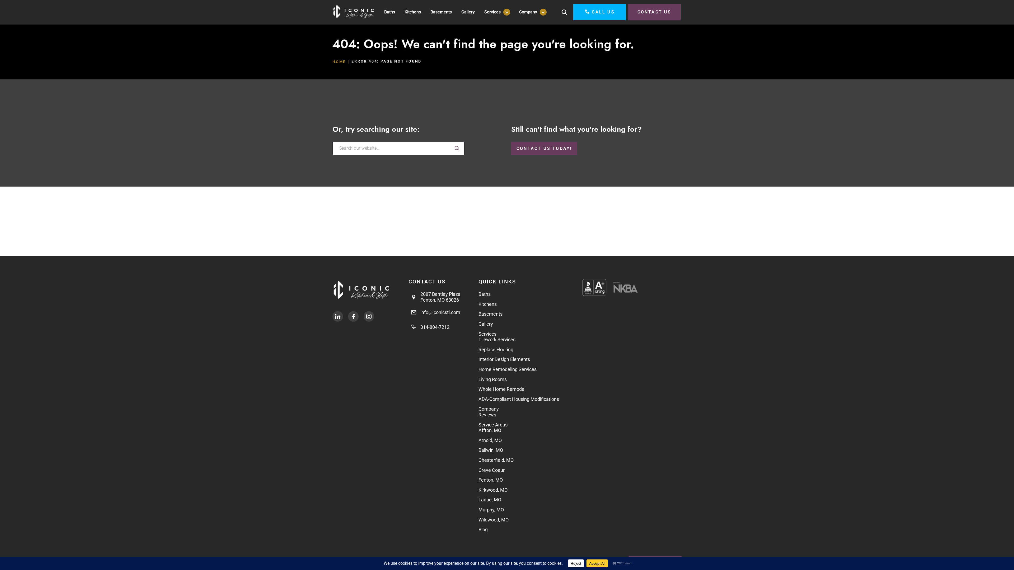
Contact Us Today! (544, 148)
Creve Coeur (491, 470)
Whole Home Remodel (501, 389)
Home (339, 62)
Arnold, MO (490, 440)
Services (492, 12)
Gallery (468, 12)
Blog (483, 529)
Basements (441, 12)
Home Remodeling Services (507, 369)
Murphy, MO (491, 509)
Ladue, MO (490, 499)
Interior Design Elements (504, 359)
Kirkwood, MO (493, 490)
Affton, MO (489, 430)
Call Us (603, 12)
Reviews (487, 414)
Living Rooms (492, 379)
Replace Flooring (495, 349)
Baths (389, 12)
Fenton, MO (490, 480)
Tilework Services (496, 339)
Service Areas (493, 425)
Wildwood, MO (493, 519)
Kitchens (413, 12)
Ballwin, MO (490, 450)
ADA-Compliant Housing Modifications (518, 399)
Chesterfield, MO (496, 460)
